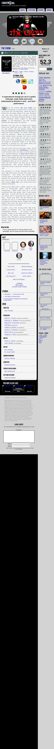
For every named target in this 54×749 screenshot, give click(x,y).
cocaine (29, 404)
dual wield (20, 407)
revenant (23, 412)
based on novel (44, 83)
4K (11, 397)
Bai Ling (11, 273)
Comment (19, 429)
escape (40, 85)
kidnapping (45, 86)
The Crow (8, 48)
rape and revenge (13, 412)
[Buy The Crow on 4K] (40, 42)
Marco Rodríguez (19, 279)
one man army (42, 91)
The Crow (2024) (26, 108)
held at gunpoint (12, 409)
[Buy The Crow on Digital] (16, 42)
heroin (22, 409)
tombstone (24, 419)
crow (17, 405)
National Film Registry (43, 88)
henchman (18, 409)
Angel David (11, 269)
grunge (24, 408)
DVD (20, 397)
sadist (16, 413)
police (48, 91)
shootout (20, 413)
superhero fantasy (17, 416)
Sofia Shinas (27, 276)
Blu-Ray (14, 397)
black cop (17, 402)
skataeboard (14, 415)
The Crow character (17, 419)
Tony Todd (11, 266)
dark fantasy (21, 405)
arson (27, 400)
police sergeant (13, 411)
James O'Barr (24, 69)
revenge (27, 412)
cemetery (9, 404)
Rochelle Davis (27, 269)
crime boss (6, 405)
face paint (29, 407)
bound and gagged (24, 402)
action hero (18, 400)
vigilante (15, 420)
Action (16, 71)
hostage (40, 86)
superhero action (8, 416)
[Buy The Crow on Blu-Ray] (32, 42)
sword (5, 419)
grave (21, 408)
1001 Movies (44, 78)
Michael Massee (27, 266)
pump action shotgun (21, 411)
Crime (20, 72)
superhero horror (25, 416)
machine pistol (28, 409)
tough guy (41, 101)
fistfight (14, 408)
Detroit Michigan (13, 407)
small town (46, 94)
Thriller (21, 71)
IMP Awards (6, 73)
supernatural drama (8, 417)
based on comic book (16, 401)
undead (11, 420)
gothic (18, 408)
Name (9, 443)
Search (50, 69)
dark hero (27, 405)
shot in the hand (26, 413)
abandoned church (11, 400)
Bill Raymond (10, 276)
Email (9, 445)
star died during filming (26, 415)
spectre (19, 415)
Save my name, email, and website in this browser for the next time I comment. (20, 449)
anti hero (24, 400)
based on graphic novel (9, 402)
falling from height (8, 408)
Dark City (15, 182)
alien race (42, 80)
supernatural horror (18, 417)
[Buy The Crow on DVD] (24, 42)
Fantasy (31, 71)
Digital (17, 397)
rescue (41, 93)
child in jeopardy (15, 404)
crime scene (12, 405)
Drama (26, 71)
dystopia (25, 407)
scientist (41, 94)
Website (9, 446)
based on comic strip (26, 401)
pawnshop (6, 411)
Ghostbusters (24, 150)
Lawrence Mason (26, 273)
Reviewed (24, 397)
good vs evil (47, 85)
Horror (16, 72)
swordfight (10, 419)
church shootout (23, 404)
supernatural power (27, 417)
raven (19, 412)
